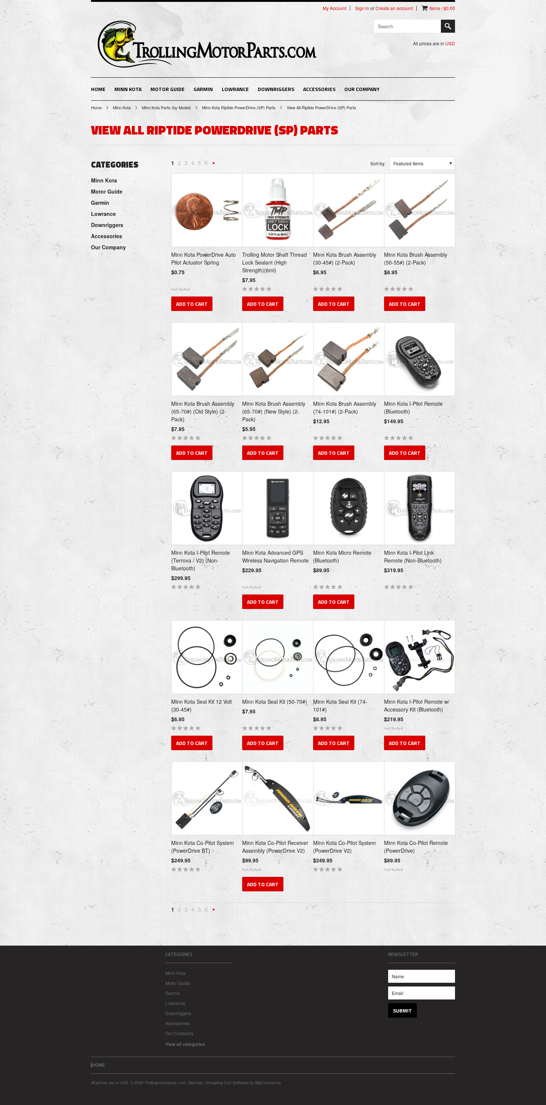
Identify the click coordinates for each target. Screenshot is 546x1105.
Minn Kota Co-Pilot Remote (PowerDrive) (416, 846)
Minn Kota (128, 89)
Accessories (319, 89)
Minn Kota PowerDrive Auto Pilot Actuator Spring (203, 258)
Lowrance (235, 89)
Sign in (362, 8)
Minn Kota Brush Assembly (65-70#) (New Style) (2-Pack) (273, 411)
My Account (334, 8)
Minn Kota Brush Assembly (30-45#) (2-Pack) (344, 258)
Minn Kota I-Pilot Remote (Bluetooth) (413, 407)
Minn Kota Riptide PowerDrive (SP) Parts (239, 107)
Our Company (362, 89)
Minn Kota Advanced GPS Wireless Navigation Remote (275, 556)
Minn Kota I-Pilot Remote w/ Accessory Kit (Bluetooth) (416, 705)
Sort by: (378, 163)
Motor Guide (167, 89)
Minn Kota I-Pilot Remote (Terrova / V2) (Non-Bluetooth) (200, 560)
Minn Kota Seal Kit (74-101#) (340, 705)
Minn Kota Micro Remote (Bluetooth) (342, 556)
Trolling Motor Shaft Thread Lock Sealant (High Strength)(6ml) (274, 262)
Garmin (203, 89)
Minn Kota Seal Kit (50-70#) (274, 701)
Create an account (394, 8)
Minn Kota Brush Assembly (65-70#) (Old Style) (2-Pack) (202, 411)
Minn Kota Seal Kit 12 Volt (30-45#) (201, 705)
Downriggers (276, 89)
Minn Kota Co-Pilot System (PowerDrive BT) (202, 846)
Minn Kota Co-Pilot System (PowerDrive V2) (344, 846)
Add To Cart (192, 304)
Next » (214, 165)
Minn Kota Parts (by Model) (166, 107)
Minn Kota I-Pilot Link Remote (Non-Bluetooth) (413, 556)
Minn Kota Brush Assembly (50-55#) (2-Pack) (415, 258)
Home (96, 107)
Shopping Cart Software (227, 1082)
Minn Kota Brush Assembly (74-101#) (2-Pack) (344, 407)
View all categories (185, 1044)
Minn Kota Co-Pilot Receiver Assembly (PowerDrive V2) (275, 846)
